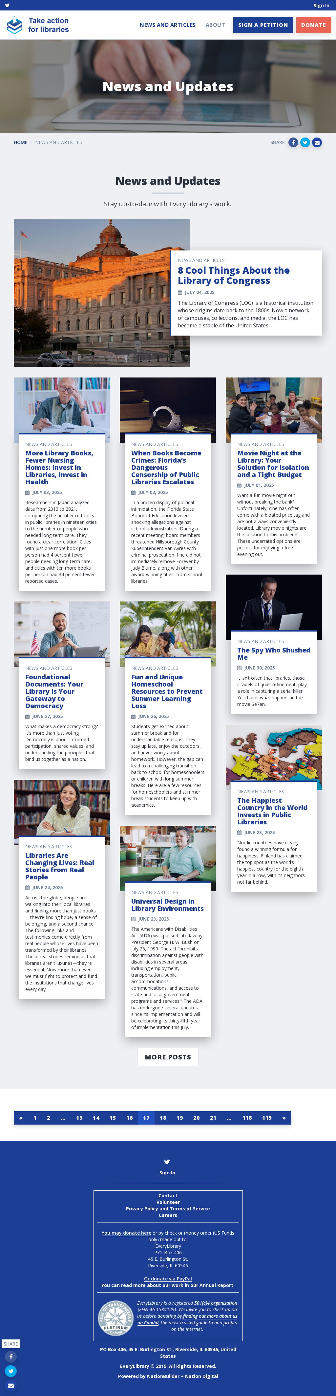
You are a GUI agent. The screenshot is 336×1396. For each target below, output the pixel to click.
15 (113, 1117)
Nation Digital (201, 1376)
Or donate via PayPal (168, 1279)
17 (146, 1117)
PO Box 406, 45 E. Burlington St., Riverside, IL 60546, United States (168, 1352)
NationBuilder (163, 1376)
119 (267, 1117)
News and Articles (168, 24)
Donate (313, 24)
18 (163, 1117)
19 (180, 1117)
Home (21, 142)
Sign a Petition (263, 24)
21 (213, 1117)
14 (96, 1117)
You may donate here (126, 1233)
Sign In (321, 5)
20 (196, 1117)
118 (247, 1117)
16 (129, 1117)
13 (79, 1117)
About (215, 24)
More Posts (168, 1057)
